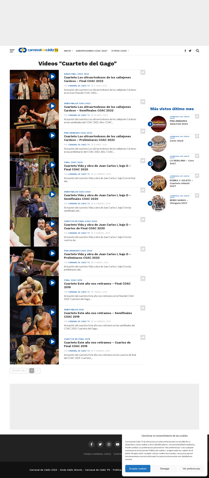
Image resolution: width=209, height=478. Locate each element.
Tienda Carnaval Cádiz (97, 454)
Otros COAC (119, 50)
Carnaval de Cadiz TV (79, 86)
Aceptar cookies (137, 468)
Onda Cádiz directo (71, 470)
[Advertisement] (104, 23)
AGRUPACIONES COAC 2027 (91, 50)
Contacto (120, 454)
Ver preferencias (191, 468)
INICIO (67, 50)
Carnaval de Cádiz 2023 (43, 470)
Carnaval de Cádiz (95, 470)
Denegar (164, 468)
